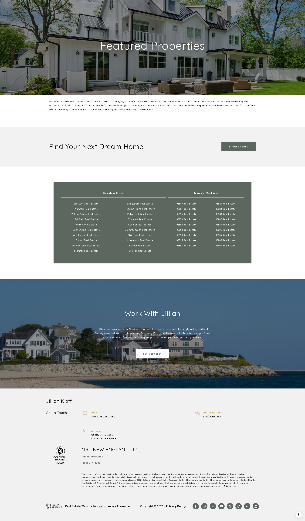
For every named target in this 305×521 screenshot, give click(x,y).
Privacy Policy (176, 506)
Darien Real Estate (86, 240)
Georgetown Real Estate (86, 245)
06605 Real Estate (226, 229)
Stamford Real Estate (86, 250)
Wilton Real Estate (86, 224)
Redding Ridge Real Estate (140, 208)
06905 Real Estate (226, 235)
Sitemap (233, 486)
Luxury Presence (118, 506)
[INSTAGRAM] (204, 506)
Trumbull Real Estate (140, 219)
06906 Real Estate (226, 240)
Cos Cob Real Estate (140, 224)
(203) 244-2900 (91, 462)
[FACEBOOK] (196, 506)
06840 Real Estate (226, 214)
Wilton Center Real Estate (86, 214)
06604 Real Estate (226, 245)
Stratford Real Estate (140, 235)
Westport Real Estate (86, 203)
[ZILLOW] (256, 506)
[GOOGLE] (230, 506)
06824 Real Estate (186, 240)
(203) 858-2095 (212, 416)
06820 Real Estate (226, 203)
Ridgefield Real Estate (140, 214)
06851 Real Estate (186, 208)
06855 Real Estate (186, 214)
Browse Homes (238, 146)
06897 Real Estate (186, 245)
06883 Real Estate (226, 208)
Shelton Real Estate (140, 250)
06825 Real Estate (226, 224)
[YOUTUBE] (221, 506)
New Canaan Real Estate (86, 235)
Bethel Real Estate (140, 245)
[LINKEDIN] (213, 506)
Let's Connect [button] (152, 353)
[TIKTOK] (238, 506)
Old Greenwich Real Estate (140, 229)
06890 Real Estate (186, 229)
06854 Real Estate (186, 224)
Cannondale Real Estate (86, 229)
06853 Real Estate (186, 235)
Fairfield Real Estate (86, 219)
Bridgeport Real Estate (140, 203)
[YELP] (247, 506)
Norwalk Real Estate (86, 208)
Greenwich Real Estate (140, 240)
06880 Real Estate (186, 203)
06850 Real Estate (186, 219)
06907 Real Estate (226, 219)
